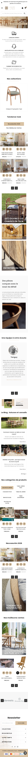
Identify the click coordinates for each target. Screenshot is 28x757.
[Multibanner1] (14, 208)
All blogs (24, 474)
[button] (13, 27)
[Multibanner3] (14, 256)
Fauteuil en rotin (7, 502)
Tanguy (14, 357)
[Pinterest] (15, 747)
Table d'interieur (20, 496)
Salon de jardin (7, 487)
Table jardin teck (21, 486)
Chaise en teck (7, 492)
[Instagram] (18, 747)
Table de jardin (20, 492)
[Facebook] (12, 747)
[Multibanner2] (14, 232)
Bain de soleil (7, 497)
